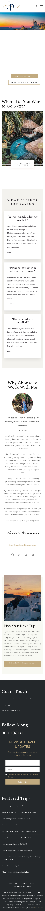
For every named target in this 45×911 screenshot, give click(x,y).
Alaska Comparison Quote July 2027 (14, 806)
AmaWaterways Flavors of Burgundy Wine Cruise (19, 812)
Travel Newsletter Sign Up (11, 866)
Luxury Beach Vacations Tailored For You (16, 838)
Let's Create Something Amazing (22, 545)
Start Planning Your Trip (24, 76)
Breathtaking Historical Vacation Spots (16, 819)
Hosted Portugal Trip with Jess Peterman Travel (19, 831)
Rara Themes (15, 908)
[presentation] (4, 145)
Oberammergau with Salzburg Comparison (17, 850)
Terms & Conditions (28, 883)
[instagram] (9, 733)
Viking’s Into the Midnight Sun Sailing (15, 872)
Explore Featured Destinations (24, 82)
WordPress (30, 908)
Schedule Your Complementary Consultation (22, 664)
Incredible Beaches (22, 164)
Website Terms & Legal (22, 886)
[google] (15, 733)
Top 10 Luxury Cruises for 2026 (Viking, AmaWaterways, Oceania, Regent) (21, 858)
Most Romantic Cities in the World (14, 844)
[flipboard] (20, 733)
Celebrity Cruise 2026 (9, 825)
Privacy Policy (13, 883)
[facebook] (4, 733)
